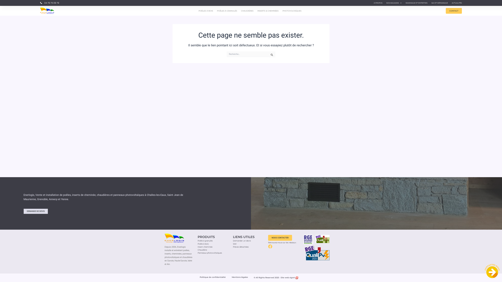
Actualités (457, 3)
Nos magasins (392, 3)
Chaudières (247, 11)
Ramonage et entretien (416, 3)
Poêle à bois (203, 244)
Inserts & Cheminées (268, 11)
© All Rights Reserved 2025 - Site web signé (274, 277)
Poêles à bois (206, 11)
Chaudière (202, 250)
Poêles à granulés (227, 11)
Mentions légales (240, 277)
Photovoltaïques (292, 11)
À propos (378, 3)
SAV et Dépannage (439, 3)
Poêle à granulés (205, 241)
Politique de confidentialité (213, 277)
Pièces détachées (241, 247)
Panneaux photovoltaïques (210, 253)
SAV (235, 244)
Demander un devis (242, 241)
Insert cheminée (205, 247)
